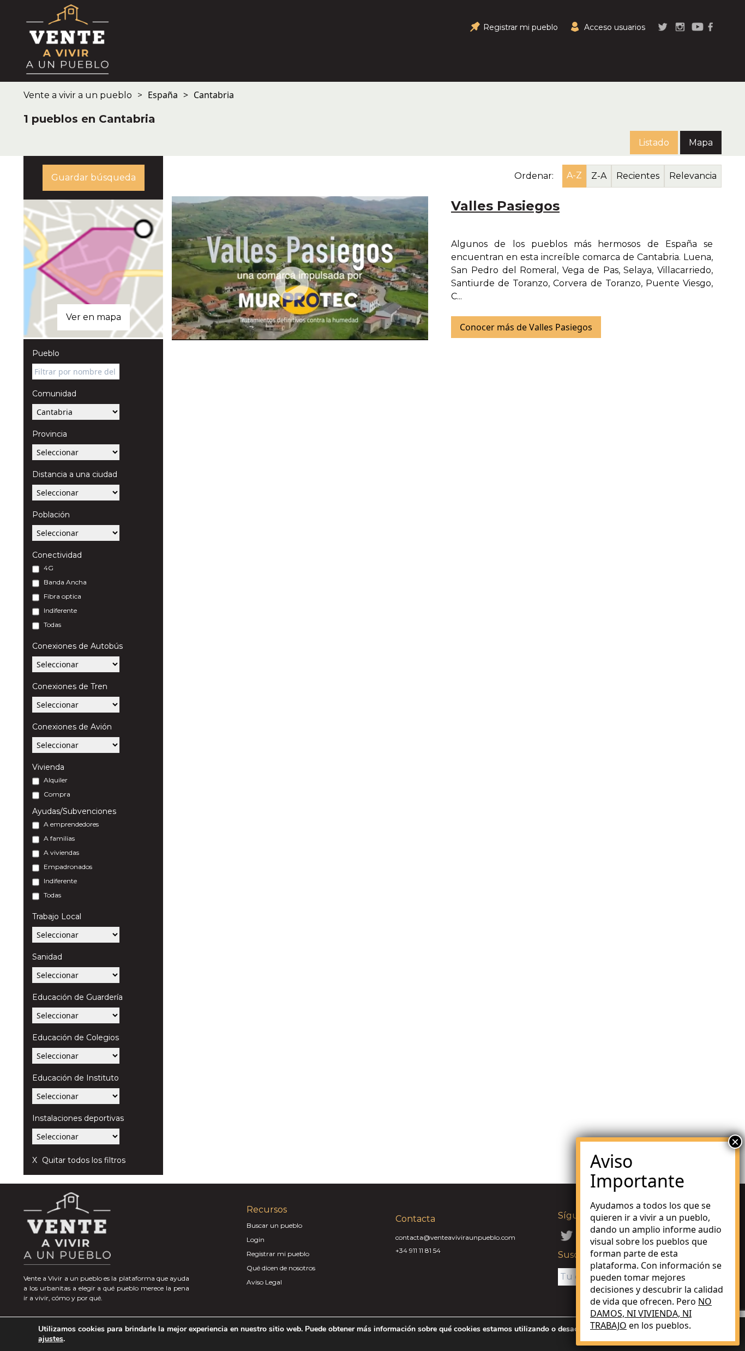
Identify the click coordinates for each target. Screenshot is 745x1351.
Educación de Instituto (75, 1078)
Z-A (598, 176)
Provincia (49, 434)
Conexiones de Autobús (77, 646)
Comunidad (54, 394)
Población (51, 515)
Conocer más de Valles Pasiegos (526, 327)
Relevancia (693, 176)
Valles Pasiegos (505, 206)
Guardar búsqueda (93, 177)
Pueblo (45, 353)
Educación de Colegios (75, 1037)
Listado (654, 142)
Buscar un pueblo (274, 1225)
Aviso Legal (264, 1282)
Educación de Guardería (77, 997)
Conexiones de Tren (69, 686)
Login (256, 1239)
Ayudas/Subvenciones (74, 811)
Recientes (637, 176)
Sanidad (47, 957)
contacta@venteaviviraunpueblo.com (455, 1237)
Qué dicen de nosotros (281, 1268)
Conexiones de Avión (72, 727)
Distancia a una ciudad (74, 474)
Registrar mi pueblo (278, 1254)
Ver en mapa (93, 317)
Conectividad (57, 555)
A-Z (574, 175)
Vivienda (48, 767)
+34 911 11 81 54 (418, 1250)
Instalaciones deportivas (78, 1118)
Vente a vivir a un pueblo (77, 95)
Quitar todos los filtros (82, 1160)
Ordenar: (534, 176)
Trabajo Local (56, 916)
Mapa (701, 142)
